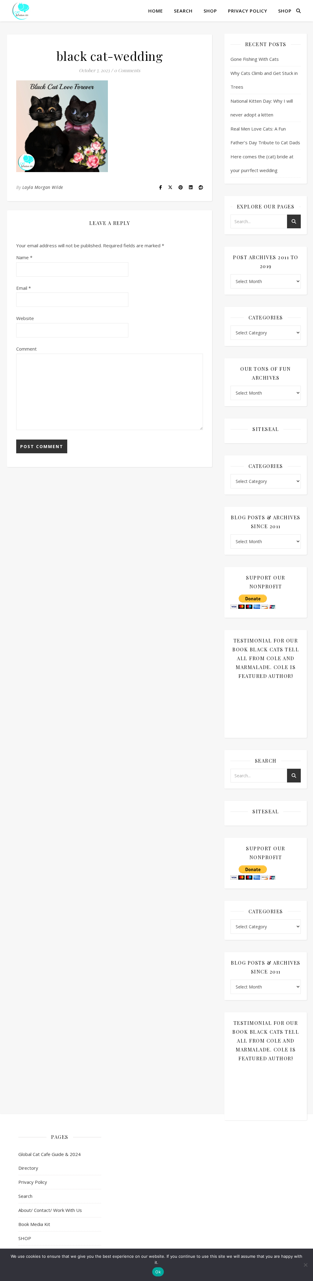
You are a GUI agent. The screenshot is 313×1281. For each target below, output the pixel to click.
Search (183, 11)
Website (25, 318)
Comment (26, 349)
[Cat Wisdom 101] (21, 11)
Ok (158, 1271)
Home (155, 11)
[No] (305, 1265)
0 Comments (127, 70)
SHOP (210, 11)
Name (24, 257)
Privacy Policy (247, 11)
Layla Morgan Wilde (42, 187)
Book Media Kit (34, 1224)
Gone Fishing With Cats (254, 59)
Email (23, 288)
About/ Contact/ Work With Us (50, 1210)
